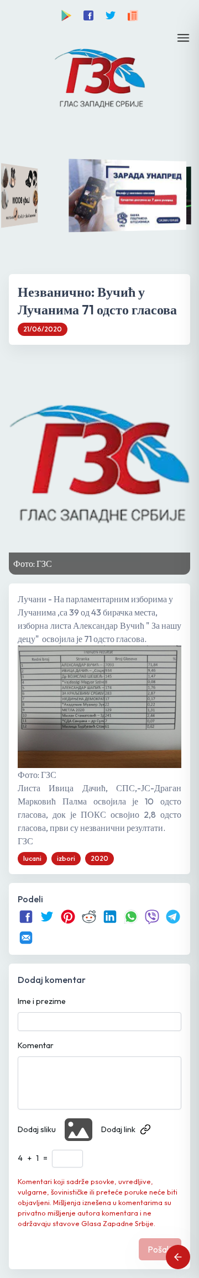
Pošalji (160, 1249)
